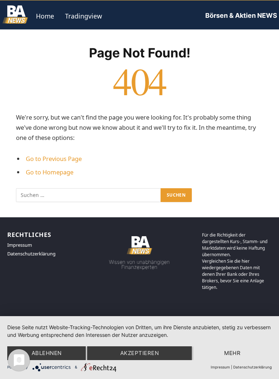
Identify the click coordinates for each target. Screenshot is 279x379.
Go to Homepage (49, 172)
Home (45, 16)
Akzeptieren (139, 353)
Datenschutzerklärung (252, 367)
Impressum (220, 367)
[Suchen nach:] (88, 195)
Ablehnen (47, 353)
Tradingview (83, 16)
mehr (232, 353)
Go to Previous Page (54, 158)
